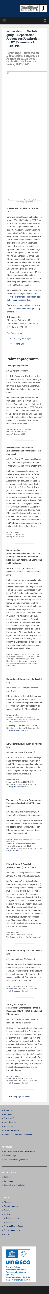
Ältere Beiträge (10, 1155)
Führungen (8, 1202)
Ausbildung (10, 1222)
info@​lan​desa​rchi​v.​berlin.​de (18, 722)
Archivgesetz (9, 1110)
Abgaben (7, 1210)
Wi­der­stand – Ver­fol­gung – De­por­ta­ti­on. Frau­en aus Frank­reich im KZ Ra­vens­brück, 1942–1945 (22, 38)
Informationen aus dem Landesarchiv (19, 1151)
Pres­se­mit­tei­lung (17, 344)
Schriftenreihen (10, 1181)
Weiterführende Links (12, 1122)
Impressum (8, 1126)
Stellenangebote (12, 1218)
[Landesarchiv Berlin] (33, 8)
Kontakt (7, 1234)
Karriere (7, 1214)
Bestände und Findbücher (14, 1185)
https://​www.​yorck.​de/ (33, 937)
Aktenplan (8, 1114)
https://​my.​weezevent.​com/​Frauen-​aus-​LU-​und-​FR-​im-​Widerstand (21, 663)
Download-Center (11, 1118)
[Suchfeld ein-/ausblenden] (45, 20)
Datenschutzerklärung (13, 1130)
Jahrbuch (7, 1177)
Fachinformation (11, 1206)
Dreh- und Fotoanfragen (13, 1226)
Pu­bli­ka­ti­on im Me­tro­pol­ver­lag (27, 308)
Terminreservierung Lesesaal (16, 1159)
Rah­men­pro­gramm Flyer (20, 338)
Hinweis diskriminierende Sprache (18, 1134)
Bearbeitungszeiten (12, 1230)
